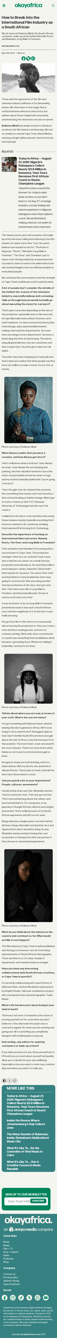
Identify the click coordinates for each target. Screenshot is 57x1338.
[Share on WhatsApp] (33, 58)
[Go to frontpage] (28, 5)
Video (6, 1255)
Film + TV (8, 1248)
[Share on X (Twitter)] (28, 58)
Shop (6, 1262)
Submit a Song (11, 1280)
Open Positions (11, 1284)
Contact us (9, 1274)
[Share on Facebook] (23, 58)
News (6, 1242)
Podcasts (8, 1258)
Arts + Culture (10, 1252)
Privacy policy (10, 1277)
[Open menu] (4, 5)
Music (6, 1245)
